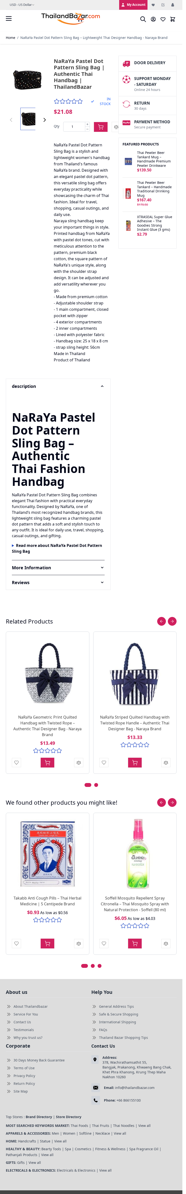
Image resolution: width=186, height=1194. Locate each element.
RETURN (142, 103)
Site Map (21, 1091)
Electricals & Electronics (76, 1170)
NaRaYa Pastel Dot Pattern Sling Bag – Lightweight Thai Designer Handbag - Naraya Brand (94, 37)
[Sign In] (173, 5)
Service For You (26, 1014)
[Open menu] (9, 18)
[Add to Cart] (101, 127)
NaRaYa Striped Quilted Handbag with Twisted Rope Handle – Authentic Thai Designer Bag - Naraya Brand (135, 722)
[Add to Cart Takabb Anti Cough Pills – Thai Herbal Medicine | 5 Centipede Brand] (47, 943)
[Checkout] (163, 5)
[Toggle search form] (143, 19)
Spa (68, 1149)
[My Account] (153, 19)
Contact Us (22, 1022)
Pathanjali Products (21, 1154)
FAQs (103, 1029)
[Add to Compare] (116, 127)
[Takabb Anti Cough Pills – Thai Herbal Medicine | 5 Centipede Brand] (47, 855)
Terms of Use (24, 1068)
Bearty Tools (51, 1149)
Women (69, 1133)
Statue (45, 1141)
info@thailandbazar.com (135, 1087)
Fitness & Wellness (110, 1149)
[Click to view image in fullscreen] (28, 80)
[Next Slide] (172, 621)
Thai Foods (79, 1125)
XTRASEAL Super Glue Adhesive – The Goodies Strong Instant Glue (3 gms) (154, 223)
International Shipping (117, 1022)
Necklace (102, 1133)
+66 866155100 (128, 1100)
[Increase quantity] (87, 124)
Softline (85, 1133)
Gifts (21, 1162)
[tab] (88, 785)
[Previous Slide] (161, 621)
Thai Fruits (100, 1125)
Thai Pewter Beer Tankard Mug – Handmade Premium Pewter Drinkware (154, 159)
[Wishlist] (153, 5)
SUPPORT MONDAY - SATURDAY (152, 81)
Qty (56, 126)
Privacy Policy (24, 1075)
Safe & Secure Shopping (118, 1014)
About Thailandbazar (31, 1006)
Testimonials (24, 1029)
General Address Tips (116, 1006)
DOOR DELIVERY (149, 62)
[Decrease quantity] (87, 129)
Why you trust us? (28, 1037)
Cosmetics (83, 1149)
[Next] (44, 120)
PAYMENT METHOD (152, 122)
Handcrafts (27, 1141)
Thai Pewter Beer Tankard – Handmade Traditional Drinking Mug (154, 188)
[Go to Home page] (70, 19)
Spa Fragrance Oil (143, 1149)
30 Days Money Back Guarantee (39, 1060)
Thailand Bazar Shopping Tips (123, 1037)
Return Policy (24, 1083)
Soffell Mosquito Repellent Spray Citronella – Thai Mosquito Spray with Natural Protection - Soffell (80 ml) (135, 903)
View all (144, 1125)
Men (55, 1133)
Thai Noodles (123, 1125)
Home (10, 37)
